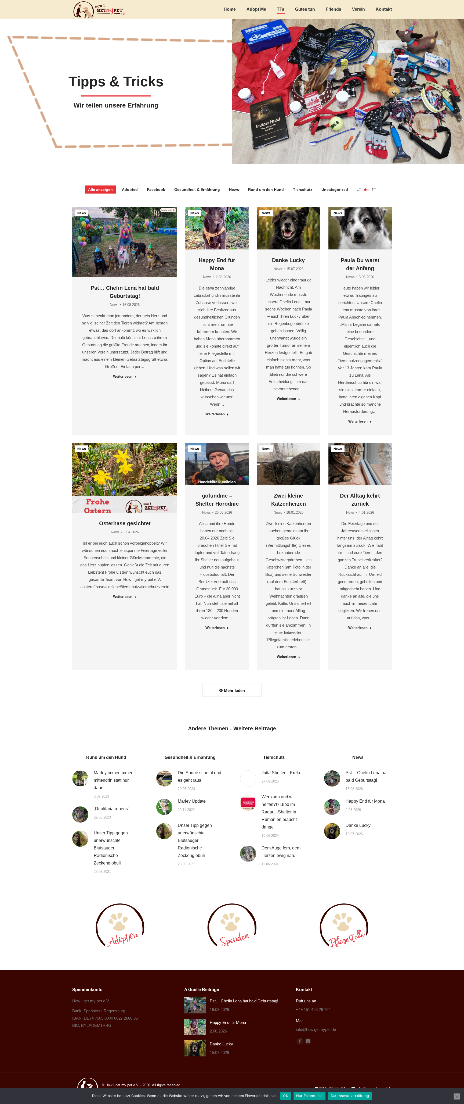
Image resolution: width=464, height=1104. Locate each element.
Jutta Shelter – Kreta (281, 772)
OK (285, 1096)
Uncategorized (334, 189)
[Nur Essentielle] (457, 1096)
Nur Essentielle (309, 1096)
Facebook (156, 189)
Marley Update (192, 801)
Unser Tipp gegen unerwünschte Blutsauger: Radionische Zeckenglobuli (111, 848)
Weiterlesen (122, 376)
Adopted (130, 189)
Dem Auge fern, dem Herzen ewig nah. (281, 852)
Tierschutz (302, 189)
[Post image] (80, 778)
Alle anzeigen (100, 189)
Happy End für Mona (365, 801)
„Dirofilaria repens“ (111, 808)
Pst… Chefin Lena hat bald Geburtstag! (366, 776)
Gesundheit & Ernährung (197, 189)
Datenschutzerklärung (350, 1096)
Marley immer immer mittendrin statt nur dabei (113, 780)
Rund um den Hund (266, 189)
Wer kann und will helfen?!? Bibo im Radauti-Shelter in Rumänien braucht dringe (279, 812)
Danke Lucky (288, 260)
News (234, 189)
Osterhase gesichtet (125, 523)
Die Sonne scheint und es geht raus (199, 776)
